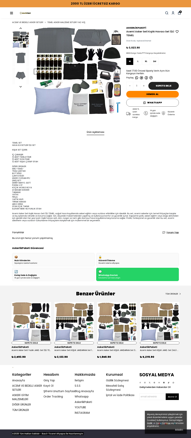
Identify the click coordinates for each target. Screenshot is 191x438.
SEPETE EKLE (163, 85)
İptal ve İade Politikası (120, 395)
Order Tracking (53, 396)
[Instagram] (145, 382)
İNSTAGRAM (82, 413)
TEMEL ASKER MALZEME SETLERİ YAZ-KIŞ (66, 22)
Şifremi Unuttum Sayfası (59, 391)
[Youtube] (159, 382)
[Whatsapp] (173, 382)
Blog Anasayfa (84, 391)
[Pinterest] (154, 382)
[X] (149, 382)
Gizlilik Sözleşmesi (117, 380)
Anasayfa (18, 380)
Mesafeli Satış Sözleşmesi (115, 388)
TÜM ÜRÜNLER (20, 410)
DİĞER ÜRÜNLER (21, 404)
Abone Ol (172, 396)
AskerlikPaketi (83, 402)
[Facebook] (140, 382)
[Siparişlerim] (173, 13)
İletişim (79, 380)
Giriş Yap (49, 380)
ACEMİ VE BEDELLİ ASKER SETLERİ (27, 22)
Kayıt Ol (48, 386)
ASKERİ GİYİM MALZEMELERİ (20, 397)
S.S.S (77, 386)
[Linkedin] (164, 382)
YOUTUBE (80, 407)
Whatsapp (82, 396)
